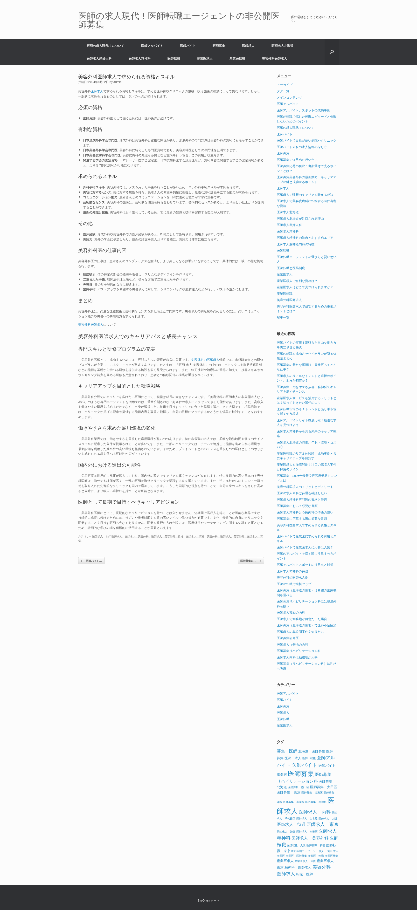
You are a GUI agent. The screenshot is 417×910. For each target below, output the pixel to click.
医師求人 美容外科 (137, 536)
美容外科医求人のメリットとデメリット (305, 486)
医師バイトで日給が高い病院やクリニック (306, 140)
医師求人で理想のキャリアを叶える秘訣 (305, 194)
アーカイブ (284, 84)
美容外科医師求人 (274, 58)
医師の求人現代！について (105, 45)
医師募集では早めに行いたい (297, 159)
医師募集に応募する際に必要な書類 (302, 518)
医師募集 (219, 45)
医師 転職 (309, 758)
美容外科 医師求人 (219, 536)
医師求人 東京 (322, 824)
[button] (332, 52)
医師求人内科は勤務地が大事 (297, 657)
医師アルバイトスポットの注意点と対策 (305, 564)
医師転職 (173, 58)
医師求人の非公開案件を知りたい (300, 631)
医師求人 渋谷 (286, 831)
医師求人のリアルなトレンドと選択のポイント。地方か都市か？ (306, 378)
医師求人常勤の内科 (291, 612)
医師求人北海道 (282, 45)
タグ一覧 (283, 91)
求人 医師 (325, 851)
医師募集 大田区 (323, 786)
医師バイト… (91, 560)
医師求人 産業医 (307, 831)
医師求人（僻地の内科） (294, 644)
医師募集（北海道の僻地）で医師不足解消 (306, 625)
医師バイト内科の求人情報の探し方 (302, 146)
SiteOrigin (204, 900)
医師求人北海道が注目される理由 (300, 218)
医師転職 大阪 (296, 845)
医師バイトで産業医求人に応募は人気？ (305, 547)
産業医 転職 (316, 855)
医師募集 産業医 (293, 802)
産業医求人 (205, 58)
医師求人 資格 (195, 536)
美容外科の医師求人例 (292, 577)
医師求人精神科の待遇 (292, 571)
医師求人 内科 (315, 811)
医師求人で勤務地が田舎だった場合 (302, 618)
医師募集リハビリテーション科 (299, 650)
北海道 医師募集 (311, 750)
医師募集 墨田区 (298, 787)
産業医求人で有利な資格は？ (297, 280)
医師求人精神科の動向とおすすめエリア (305, 237)
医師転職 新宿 (315, 845)
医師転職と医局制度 (291, 268)
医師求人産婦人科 (99, 58)
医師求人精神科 (140, 58)
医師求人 (248, 45)
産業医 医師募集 (296, 855)
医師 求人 (293, 757)
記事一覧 (283, 317)
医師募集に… (250, 560)
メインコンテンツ (289, 97)
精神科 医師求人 (298, 866)
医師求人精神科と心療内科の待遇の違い (305, 512)
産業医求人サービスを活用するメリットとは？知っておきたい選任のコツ (306, 400)
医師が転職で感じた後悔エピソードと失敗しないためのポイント (306, 118)
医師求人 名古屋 (307, 818)
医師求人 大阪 (328, 818)
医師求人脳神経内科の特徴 (295, 244)
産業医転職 (237, 58)
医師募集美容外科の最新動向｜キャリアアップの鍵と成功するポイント (306, 179)
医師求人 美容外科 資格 (167, 536)
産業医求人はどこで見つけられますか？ (305, 287)
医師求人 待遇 (291, 824)
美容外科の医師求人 (205, 359)
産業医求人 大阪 (305, 861)
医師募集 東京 (288, 791)
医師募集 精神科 (316, 802)
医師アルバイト (152, 45)
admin (117, 82)
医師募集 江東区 (312, 792)
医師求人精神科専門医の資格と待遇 (302, 499)
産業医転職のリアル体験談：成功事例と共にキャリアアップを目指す (306, 455)
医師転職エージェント (304, 851)
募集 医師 (287, 751)
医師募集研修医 (288, 638)
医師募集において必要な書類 (297, 505)
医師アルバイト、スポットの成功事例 (303, 110)
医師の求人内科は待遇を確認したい (302, 493)
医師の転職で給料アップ (294, 584)
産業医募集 (331, 855)
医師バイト (188, 45)
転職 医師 (304, 873)
